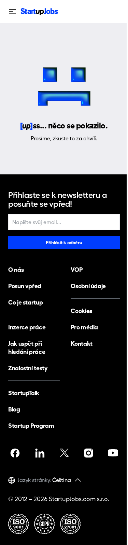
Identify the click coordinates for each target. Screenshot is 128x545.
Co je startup (25, 302)
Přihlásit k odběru (64, 242)
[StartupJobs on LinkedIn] (39, 453)
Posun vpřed (24, 286)
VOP (76, 269)
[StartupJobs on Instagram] (88, 453)
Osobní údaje (88, 286)
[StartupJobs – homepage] (39, 11)
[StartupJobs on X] (64, 453)
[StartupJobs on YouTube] (113, 453)
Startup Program (31, 425)
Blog (14, 409)
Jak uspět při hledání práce (26, 347)
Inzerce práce (26, 327)
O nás (16, 269)
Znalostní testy (28, 368)
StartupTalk (23, 392)
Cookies (81, 310)
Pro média (84, 327)
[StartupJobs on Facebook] (15, 453)
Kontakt (81, 343)
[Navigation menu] (14, 11)
